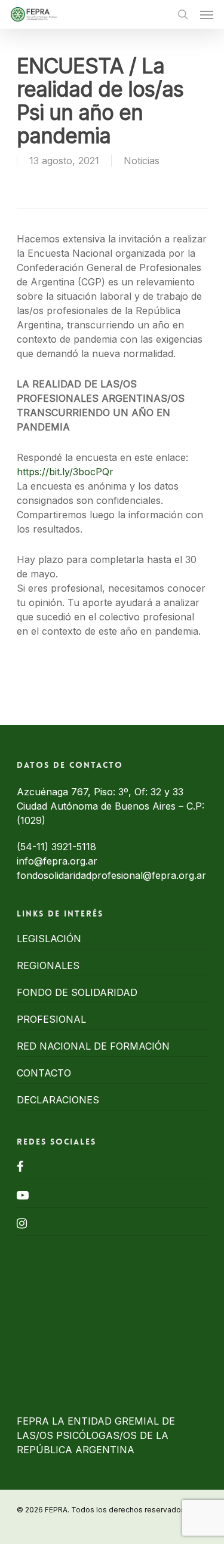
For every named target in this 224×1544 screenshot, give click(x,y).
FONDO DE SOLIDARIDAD (77, 992)
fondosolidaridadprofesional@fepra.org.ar (111, 875)
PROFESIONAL (51, 1019)
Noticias (141, 161)
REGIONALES (48, 965)
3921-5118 (73, 847)
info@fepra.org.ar (57, 861)
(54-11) (34, 847)
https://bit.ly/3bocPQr (66, 472)
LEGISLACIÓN (49, 939)
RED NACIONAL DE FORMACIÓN (93, 1046)
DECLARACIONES (58, 1100)
